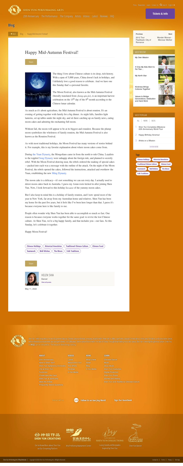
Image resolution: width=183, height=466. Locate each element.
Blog (21, 33)
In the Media (73, 372)
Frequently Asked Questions (51, 384)
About (42, 355)
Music (106, 362)
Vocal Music (109, 365)
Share (31, 61)
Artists (78, 16)
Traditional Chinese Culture (77, 246)
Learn (148, 5)
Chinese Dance (110, 359)
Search (164, 5)
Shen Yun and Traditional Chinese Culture (121, 381)
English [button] (170, 5)
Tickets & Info (160, 13)
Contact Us (155, 5)
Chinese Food (97, 246)
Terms (163, 460)
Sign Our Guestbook (123, 400)
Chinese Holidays (34, 246)
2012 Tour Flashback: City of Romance (143, 40)
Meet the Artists (45, 381)
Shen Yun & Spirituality (48, 378)
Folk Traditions (73, 251)
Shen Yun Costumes (112, 369)
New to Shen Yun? (47, 362)
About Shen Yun (74, 362)
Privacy (170, 460)
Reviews (104, 16)
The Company (66, 16)
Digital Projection (111, 372)
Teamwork (31, 251)
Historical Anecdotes (53, 246)
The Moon (58, 251)
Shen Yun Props (111, 375)
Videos (86, 16)
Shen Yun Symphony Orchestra (52, 365)
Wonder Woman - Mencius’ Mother (164, 38)
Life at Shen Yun (46, 369)
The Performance (49, 16)
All (138, 120)
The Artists (72, 365)
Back (14, 33)
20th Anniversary (31, 16)
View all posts (46, 282)
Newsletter (141, 5)
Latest (95, 16)
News (145, 120)
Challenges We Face (48, 375)
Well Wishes (45, 251)
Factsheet (43, 372)
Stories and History (112, 378)
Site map (177, 460)
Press (135, 5)
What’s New (91, 359)
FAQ (112, 16)
